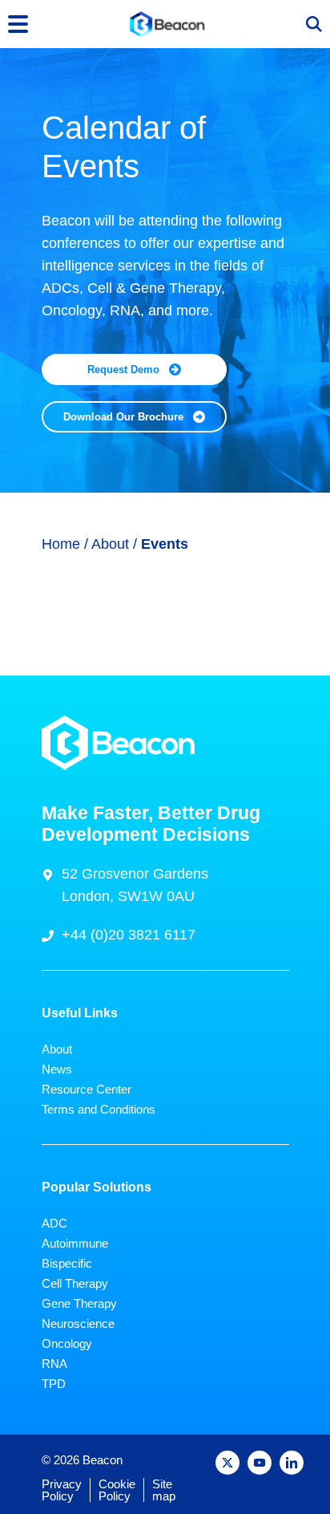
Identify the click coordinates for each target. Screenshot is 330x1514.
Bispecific (67, 1263)
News (57, 1069)
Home (61, 544)
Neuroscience (78, 1323)
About (112, 544)
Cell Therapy (75, 1283)
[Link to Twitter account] (227, 1463)
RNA (54, 1363)
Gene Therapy (79, 1303)
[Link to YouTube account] (260, 1463)
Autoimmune (75, 1243)
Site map (163, 1490)
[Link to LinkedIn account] (292, 1463)
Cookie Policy (117, 1490)
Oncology (67, 1343)
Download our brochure (123, 417)
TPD (54, 1383)
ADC (54, 1223)
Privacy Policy (62, 1490)
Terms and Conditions (98, 1109)
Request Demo (123, 369)
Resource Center (86, 1089)
